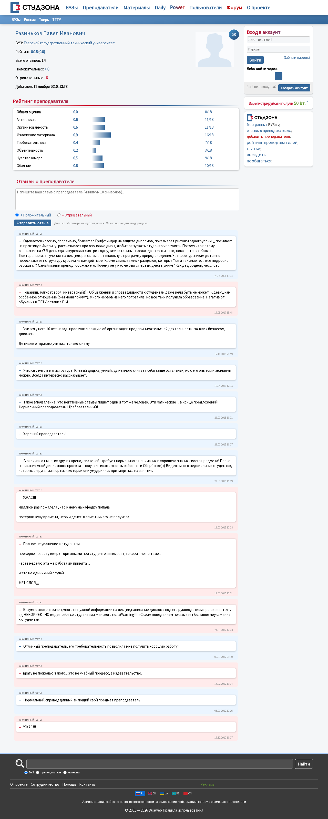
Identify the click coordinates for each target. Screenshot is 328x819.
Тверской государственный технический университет (69, 42)
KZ (178, 793)
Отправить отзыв (33, 223)
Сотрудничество (45, 784)
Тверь (44, 19)
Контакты (87, 784)
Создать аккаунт (294, 88)
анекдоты (256, 154)
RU (142, 793)
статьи (253, 148)
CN (190, 793)
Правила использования (183, 810)
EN (154, 793)
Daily (160, 7)
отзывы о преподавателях (269, 130)
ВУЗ (31, 772)
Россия (30, 19)
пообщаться (259, 160)
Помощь (69, 784)
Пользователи (205, 7)
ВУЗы (72, 7)
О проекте (19, 784)
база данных (257, 124)
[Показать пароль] (305, 49)
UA (166, 793)
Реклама (207, 784)
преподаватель (50, 772)
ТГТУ (56, 19)
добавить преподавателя (268, 136)
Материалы (137, 7)
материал (74, 772)
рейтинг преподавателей (272, 142)
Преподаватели (101, 7)
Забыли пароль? (297, 57)
